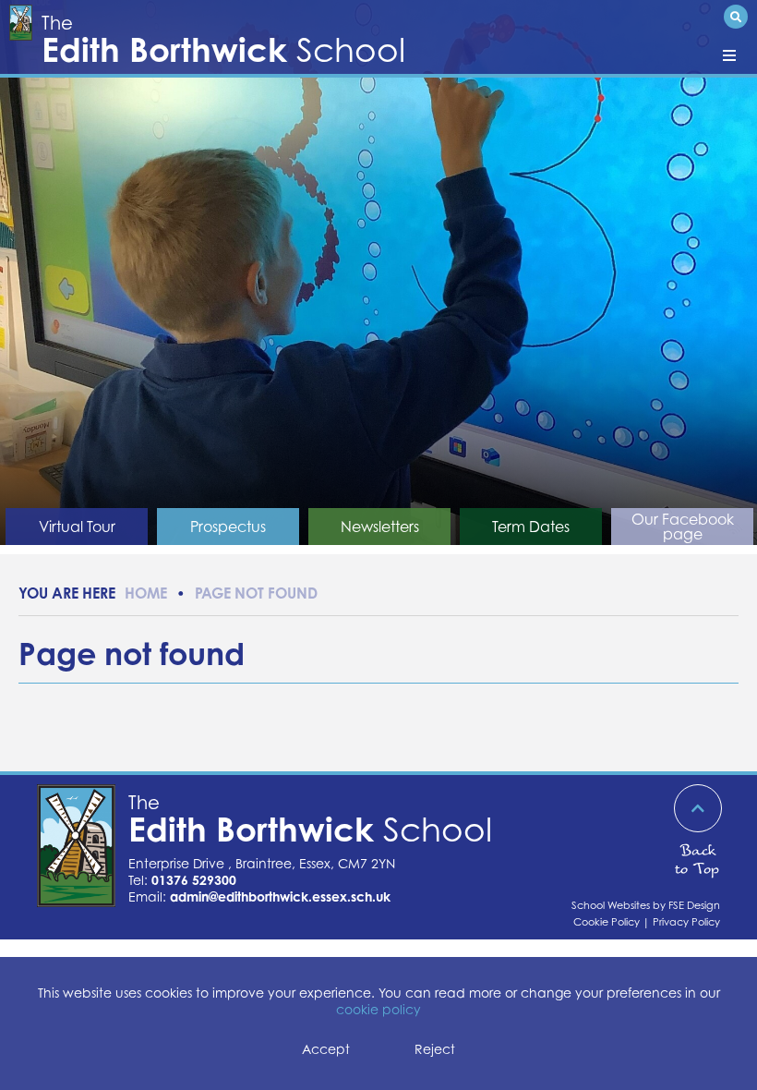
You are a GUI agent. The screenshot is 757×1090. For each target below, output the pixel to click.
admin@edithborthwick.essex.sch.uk (280, 896)
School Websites (610, 905)
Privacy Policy (686, 921)
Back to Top (697, 859)
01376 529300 (193, 880)
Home (146, 593)
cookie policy (378, 1009)
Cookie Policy (606, 921)
